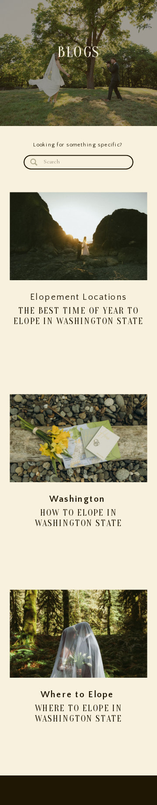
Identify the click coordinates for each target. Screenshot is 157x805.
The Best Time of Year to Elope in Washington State (78, 315)
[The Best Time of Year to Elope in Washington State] (78, 236)
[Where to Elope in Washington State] (78, 634)
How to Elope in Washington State (78, 518)
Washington (77, 500)
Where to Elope (77, 695)
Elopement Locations (78, 297)
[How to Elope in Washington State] (78, 438)
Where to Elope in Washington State (79, 713)
